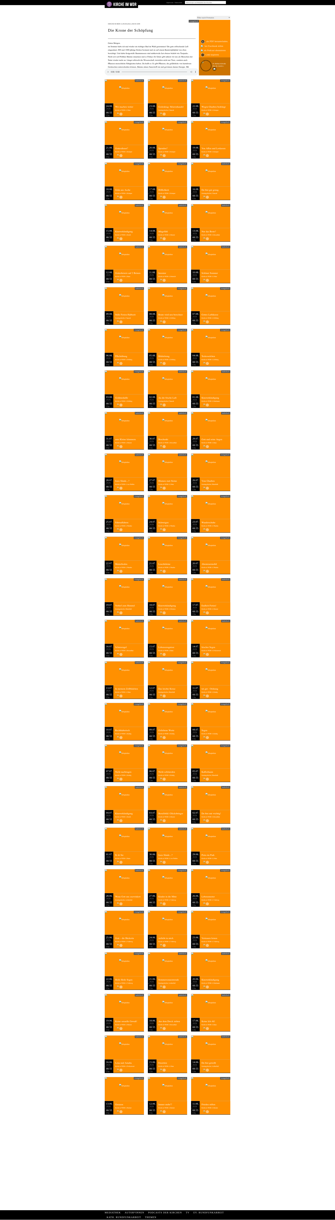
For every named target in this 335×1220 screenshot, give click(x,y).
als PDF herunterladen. (217, 41)
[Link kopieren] (120, 114)
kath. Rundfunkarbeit (124, 1217)
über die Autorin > (218, 66)
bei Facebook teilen (213, 46)
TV (187, 1212)
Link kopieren (212, 55)
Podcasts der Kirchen (165, 1212)
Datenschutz (178, 2)
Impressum (169, 2)
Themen (150, 1217)
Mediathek (113, 1212)
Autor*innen (134, 1212)
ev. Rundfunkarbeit (208, 1212)
